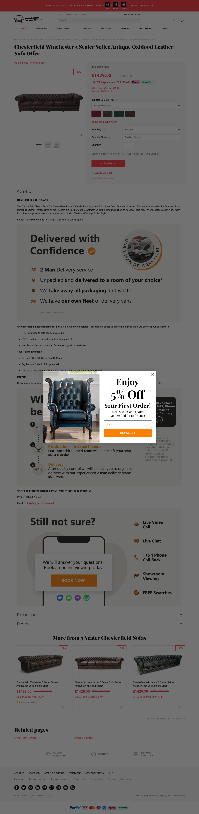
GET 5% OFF (128, 433)
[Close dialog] (152, 374)
